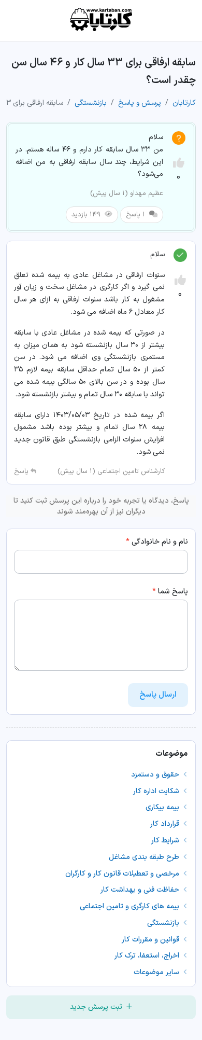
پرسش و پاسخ (139, 103)
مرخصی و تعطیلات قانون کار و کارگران (123, 873)
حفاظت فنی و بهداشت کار (140, 889)
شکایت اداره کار (157, 791)
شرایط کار (166, 840)
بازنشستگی (91, 103)
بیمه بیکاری (163, 807)
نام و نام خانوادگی (157, 541)
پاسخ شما (170, 591)
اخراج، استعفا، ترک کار (147, 955)
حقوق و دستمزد (156, 774)
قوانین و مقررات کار (151, 939)
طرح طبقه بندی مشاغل (145, 857)
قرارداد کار (165, 824)
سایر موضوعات (157, 972)
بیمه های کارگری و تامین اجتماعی (130, 906)
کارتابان (184, 103)
